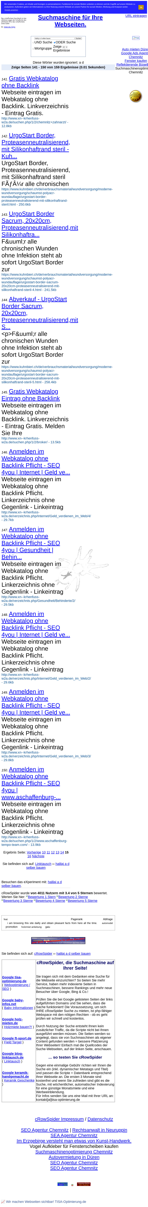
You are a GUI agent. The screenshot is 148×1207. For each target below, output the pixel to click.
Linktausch (12, 1061)
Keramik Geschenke (19, 1080)
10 (44, 852)
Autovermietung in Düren (74, 1157)
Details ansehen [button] (11, 10)
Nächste (38, 856)
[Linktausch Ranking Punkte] (62, 1184)
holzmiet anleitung (31, 927)
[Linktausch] (72, 1184)
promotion (12, 926)
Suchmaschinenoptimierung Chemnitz (74, 1151)
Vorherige (34, 852)
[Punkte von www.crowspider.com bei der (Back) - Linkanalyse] (84, 1184)
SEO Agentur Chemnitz (45, 1130)
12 (53, 852)
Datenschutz (100, 1119)
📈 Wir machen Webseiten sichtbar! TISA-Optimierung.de (43, 1202)
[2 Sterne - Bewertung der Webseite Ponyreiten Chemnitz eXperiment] (72, 897)
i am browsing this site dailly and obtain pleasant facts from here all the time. (51, 923)
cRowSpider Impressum (59, 1119)
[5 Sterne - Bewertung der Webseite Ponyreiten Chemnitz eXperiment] (81, 901)
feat (6, 919)
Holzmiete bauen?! (18, 1027)
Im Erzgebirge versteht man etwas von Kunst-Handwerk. (74, 1140)
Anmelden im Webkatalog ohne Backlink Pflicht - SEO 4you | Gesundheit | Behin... (31, 543)
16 (29, 856)
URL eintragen (136, 16)
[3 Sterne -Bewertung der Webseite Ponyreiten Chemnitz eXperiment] (17, 901)
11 (48, 852)
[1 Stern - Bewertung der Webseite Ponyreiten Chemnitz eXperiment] (41, 897)
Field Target (13, 1042)
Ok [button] (141, 7)
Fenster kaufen (136, 61)
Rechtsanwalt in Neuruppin (99, 1130)
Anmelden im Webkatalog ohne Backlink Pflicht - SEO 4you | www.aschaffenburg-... (31, 783)
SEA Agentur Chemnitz (74, 1135)
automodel (107, 923)
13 (57, 852)
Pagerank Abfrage (92, 919)
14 (62, 852)
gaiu (47, 926)
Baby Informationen (18, 1008)
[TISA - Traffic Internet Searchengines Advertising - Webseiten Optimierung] (135, 38)
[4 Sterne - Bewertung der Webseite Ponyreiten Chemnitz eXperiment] (49, 901)
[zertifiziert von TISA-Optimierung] (136, 102)
